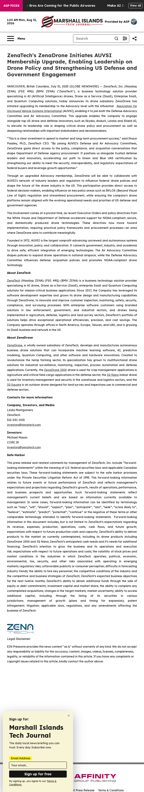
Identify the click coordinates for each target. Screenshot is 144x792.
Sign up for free (37, 774)
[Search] (116, 38)
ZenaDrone (14, 345)
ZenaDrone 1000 (55, 370)
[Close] (68, 715)
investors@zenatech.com (24, 425)
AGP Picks (11, 5)
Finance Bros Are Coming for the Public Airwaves (55, 6)
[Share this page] (134, 38)
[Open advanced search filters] (125, 38)
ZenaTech (13, 280)
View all (135, 5)
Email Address (20, 758)
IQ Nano (113, 375)
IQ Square (14, 384)
